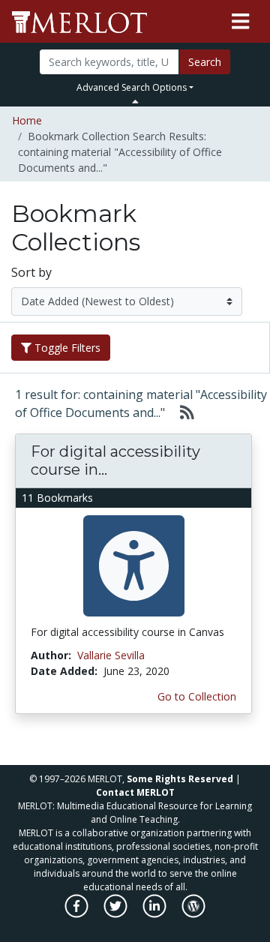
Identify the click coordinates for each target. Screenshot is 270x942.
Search (204, 62)
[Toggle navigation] (240, 22)
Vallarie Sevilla (111, 655)
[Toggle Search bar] (135, 101)
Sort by (31, 272)
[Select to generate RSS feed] (181, 413)
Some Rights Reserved (180, 778)
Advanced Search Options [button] (131, 87)
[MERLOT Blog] (193, 914)
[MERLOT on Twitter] (116, 914)
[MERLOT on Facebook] (78, 914)
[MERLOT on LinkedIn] (156, 914)
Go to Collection (197, 696)
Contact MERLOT (135, 792)
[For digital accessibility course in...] (133, 564)
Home (27, 120)
